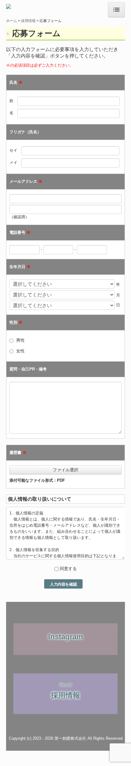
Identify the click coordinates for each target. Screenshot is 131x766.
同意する (68, 568)
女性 (20, 350)
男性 (20, 340)
